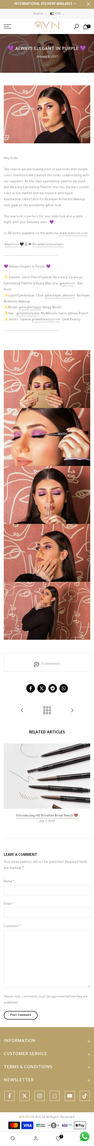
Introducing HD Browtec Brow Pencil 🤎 (47, 816)
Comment (12, 926)
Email (9, 904)
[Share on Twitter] (41, 688)
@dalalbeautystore (46, 320)
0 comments (50, 664)
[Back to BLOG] (47, 711)
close (88, 4)
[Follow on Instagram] (40, 1096)
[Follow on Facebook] (10, 1096)
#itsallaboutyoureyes (48, 245)
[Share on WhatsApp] (63, 688)
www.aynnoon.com (74, 233)
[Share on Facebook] (30, 688)
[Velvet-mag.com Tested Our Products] (22, 711)
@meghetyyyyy (30, 308)
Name (9, 882)
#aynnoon (12, 245)
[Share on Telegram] (52, 688)
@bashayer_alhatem (60, 296)
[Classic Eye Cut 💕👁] (72, 711)
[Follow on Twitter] (25, 1096)
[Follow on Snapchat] (55, 1096)
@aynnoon (67, 284)
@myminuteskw (27, 314)
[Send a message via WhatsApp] (84, 1136)
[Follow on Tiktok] (85, 1096)
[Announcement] (45, 5)
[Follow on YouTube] (70, 1096)
